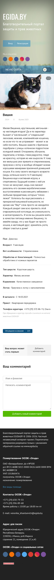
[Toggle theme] (47, 69)
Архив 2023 (23, 119)
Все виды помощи (12, 486)
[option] (27, 92)
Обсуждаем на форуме (17, 331)
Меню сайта (13, 69)
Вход (10, 43)
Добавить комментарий (39, 350)
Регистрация (22, 43)
